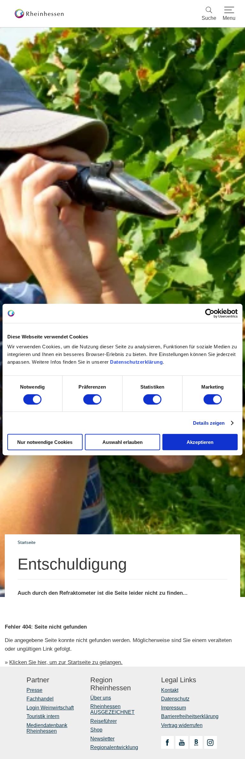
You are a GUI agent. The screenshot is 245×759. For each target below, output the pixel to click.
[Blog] (196, 742)
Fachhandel (40, 698)
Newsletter (102, 738)
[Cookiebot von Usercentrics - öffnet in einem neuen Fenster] (210, 313)
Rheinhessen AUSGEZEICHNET (112, 709)
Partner (37, 680)
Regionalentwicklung (114, 747)
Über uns (100, 698)
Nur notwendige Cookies (44, 442)
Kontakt (169, 690)
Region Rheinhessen (110, 684)
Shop (96, 729)
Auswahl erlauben (122, 442)
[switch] (92, 399)
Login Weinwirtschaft (50, 707)
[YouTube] (181, 742)
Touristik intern (42, 716)
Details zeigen (209, 422)
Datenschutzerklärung (136, 362)
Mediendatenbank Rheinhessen (46, 728)
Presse (34, 690)
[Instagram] (210, 742)
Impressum (173, 707)
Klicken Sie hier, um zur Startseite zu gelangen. (65, 662)
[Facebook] (167, 742)
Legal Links (178, 680)
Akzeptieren (200, 442)
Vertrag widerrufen (182, 725)
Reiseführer (103, 721)
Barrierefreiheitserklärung (190, 716)
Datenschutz (175, 698)
